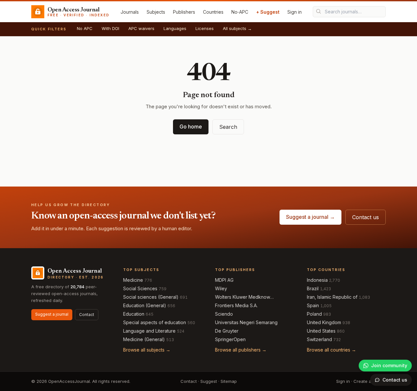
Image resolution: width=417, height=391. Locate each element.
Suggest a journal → (310, 217)
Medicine (133, 280)
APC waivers (141, 28)
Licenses (204, 28)
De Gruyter (226, 331)
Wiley (221, 288)
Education (133, 314)
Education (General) (144, 305)
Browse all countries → (331, 350)
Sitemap (229, 381)
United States (321, 331)
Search (228, 127)
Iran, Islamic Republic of (332, 297)
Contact (86, 314)
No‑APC (239, 12)
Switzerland (319, 339)
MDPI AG (224, 280)
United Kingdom (324, 322)
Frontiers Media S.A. (236, 305)
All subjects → (237, 28)
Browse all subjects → (146, 350)
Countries (213, 12)
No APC (85, 28)
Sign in (294, 12)
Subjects (156, 12)
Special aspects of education (154, 322)
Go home (191, 126)
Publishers (184, 12)
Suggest (208, 381)
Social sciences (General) (151, 297)
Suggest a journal (51, 314)
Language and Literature (149, 331)
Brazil (313, 288)
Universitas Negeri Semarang (246, 322)
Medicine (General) (144, 339)
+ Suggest (268, 12)
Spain (313, 305)
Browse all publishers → (240, 350)
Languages (175, 28)
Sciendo (224, 314)
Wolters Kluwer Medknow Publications (242, 297)
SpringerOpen (230, 339)
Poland (314, 314)
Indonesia (317, 280)
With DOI (110, 28)
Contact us (365, 217)
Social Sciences (140, 288)
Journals (130, 12)
